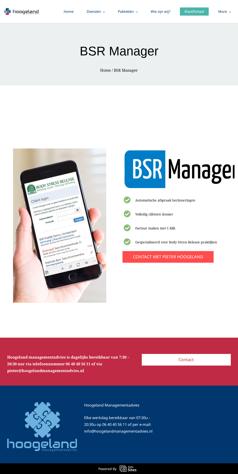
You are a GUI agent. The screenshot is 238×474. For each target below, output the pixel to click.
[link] (59, 151)
